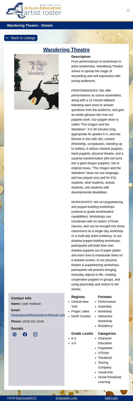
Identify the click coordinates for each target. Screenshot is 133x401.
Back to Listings (23, 38)
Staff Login (111, 398)
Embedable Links (66, 398)
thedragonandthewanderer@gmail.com (38, 315)
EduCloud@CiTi (26, 398)
